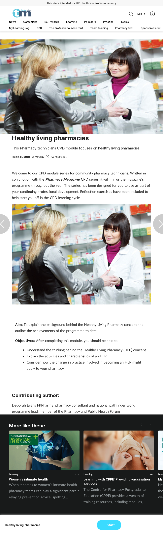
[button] (150, 425)
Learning (13, 474)
